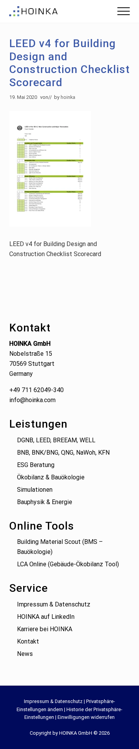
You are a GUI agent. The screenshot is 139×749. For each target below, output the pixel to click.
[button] (123, 11)
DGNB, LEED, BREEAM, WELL (56, 440)
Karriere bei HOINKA (44, 629)
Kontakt (28, 641)
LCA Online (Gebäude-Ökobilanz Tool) (68, 564)
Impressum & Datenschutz (53, 604)
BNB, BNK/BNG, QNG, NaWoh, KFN (63, 452)
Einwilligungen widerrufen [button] (86, 717)
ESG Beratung (35, 465)
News (25, 653)
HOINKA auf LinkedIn (46, 616)
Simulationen (35, 489)
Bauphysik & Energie (44, 502)
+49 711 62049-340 (36, 390)
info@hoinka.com (32, 400)
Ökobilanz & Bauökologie (51, 477)
